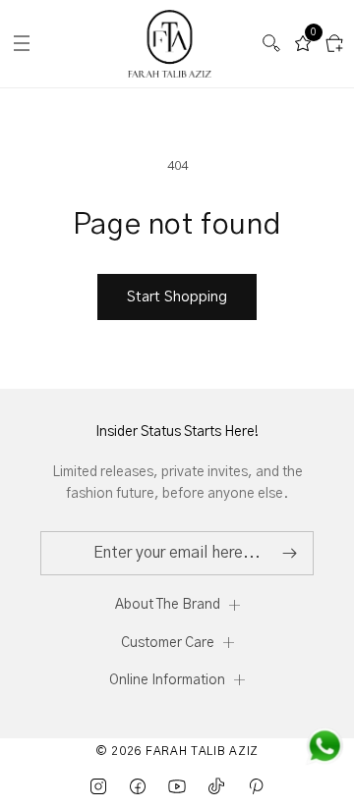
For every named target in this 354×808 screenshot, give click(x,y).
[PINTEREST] (255, 786)
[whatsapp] (324, 746)
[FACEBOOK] (137, 786)
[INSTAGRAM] (98, 786)
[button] (271, 43)
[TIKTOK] (216, 786)
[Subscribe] (289, 553)
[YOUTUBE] (177, 786)
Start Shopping (177, 297)
